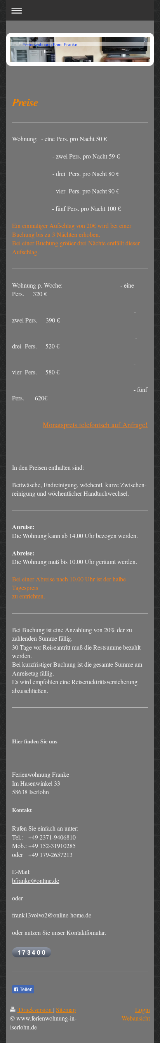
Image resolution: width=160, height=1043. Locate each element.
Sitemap (66, 1009)
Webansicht (136, 1018)
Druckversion (35, 1009)
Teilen (26, 989)
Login (142, 1009)
